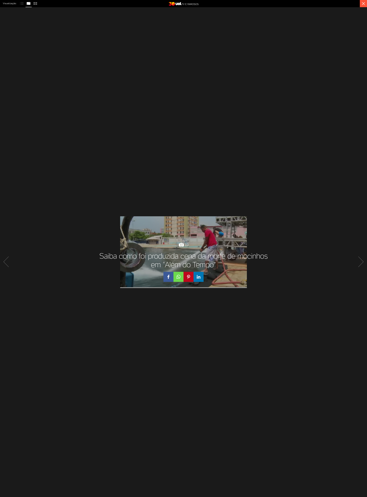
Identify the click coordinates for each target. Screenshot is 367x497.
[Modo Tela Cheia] (29, 3)
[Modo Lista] (22, 3)
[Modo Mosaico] (35, 3)
